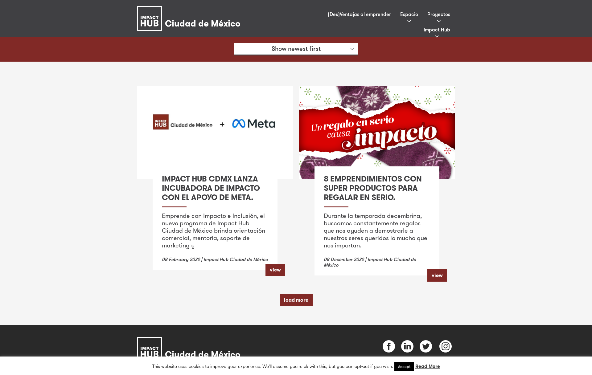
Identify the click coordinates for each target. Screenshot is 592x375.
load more (296, 300)
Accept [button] (404, 366)
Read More (427, 366)
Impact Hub (437, 29)
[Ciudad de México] (190, 10)
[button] (296, 49)
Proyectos (438, 14)
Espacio (409, 14)
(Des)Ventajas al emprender (359, 14)
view (275, 270)
